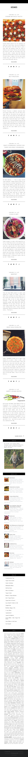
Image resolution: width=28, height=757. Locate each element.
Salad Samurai (10, 711)
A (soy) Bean (8, 610)
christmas (22, 657)
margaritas (9, 687)
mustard (5, 695)
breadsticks (17, 644)
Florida (13, 670)
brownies (15, 646)
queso (16, 707)
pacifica (10, 700)
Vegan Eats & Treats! (10, 600)
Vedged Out (8, 605)
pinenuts (13, 705)
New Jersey (11, 696)
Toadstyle (22, 727)
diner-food (22, 663)
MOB (17, 691)
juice (15, 681)
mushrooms (19, 693)
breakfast (22, 644)
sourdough (13, 715)
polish (5, 706)
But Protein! (14, 76)
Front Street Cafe (20, 671)
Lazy (12, 684)
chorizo (12, 657)
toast (5, 729)
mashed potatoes (20, 687)
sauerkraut (22, 711)
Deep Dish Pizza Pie (14, 327)
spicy (12, 716)
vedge (7, 731)
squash (9, 717)
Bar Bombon (17, 641)
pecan (22, 701)
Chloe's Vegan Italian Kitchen (17, 656)
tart (18, 724)
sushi (16, 722)
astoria (10, 638)
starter (19, 717)
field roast (22, 668)
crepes (5, 662)
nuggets (22, 697)
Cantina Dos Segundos (19, 648)
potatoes (15, 706)
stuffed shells (7, 720)
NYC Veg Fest (10, 699)
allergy (5, 634)
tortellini (22, 729)
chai (23, 649)
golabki (5, 674)
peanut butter (18, 701)
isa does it (16, 680)
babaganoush (21, 638)
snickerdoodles (19, 714)
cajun (12, 648)
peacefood (22, 700)
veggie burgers (17, 739)
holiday (17, 677)
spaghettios (22, 715)
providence (9, 707)
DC (4, 663)
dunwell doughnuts (20, 666)
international (6, 680)
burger (10, 647)
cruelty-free (9, 662)
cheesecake (15, 652)
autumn (13, 638)
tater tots (20, 724)
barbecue (22, 641)
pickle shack (17, 704)
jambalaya (11, 681)
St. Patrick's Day (14, 717)
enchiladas (11, 667)
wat (23, 740)
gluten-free (17, 672)
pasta (18, 700)
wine (23, 742)
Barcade (5, 642)
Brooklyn (10, 646)
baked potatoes (18, 639)
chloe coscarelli (18, 654)
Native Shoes (15, 695)
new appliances (21, 695)
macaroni (18, 686)
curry (23, 662)
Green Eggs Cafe (14, 675)
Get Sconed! (8, 623)
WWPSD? (14, 274)
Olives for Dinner (10, 590)
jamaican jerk (6, 681)
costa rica (12, 661)
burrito (14, 647)
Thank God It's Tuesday (15, 487)
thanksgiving (19, 725)
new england (6, 696)
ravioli (14, 709)
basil (15, 642)
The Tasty (12, 727)
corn (5, 661)
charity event (16, 651)
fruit (5, 672)
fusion (9, 672)
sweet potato (6, 724)
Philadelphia (13, 702)
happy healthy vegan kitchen (15, 676)
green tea (19, 675)
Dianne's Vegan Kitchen (11, 595)
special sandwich (7, 716)
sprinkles (5, 717)
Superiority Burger (11, 722)
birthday (9, 643)
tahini (13, 724)
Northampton (10, 697)
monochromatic (21, 692)
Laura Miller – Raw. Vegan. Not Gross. (13, 618)
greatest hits (16, 673)
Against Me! (18, 633)
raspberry (11, 709)
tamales (16, 724)
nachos (11, 695)
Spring (18, 716)
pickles (21, 704)
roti (23, 710)
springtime (22, 716)
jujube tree (18, 681)
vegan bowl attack (17, 731)
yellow (19, 743)
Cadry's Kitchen (9, 583)
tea (23, 724)
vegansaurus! (9, 613)
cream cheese (21, 661)
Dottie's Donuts (15, 665)
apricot (12, 637)
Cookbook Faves (13, 543)
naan (9, 695)
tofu (7, 729)
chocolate (6, 657)
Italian (22, 680)
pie (23, 704)
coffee (16, 658)
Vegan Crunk (9, 593)
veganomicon (11, 739)
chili (14, 653)
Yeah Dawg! (16, 743)
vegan (11, 731)
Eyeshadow (22, 667)
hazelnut (5, 677)
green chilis (9, 675)
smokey (22, 712)
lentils (22, 684)
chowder (16, 657)
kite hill (19, 682)
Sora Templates (14, 751)
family (10, 668)
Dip (5, 665)
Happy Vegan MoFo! (14, 391)
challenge (6, 651)
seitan (8, 713)
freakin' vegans (18, 670)
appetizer (6, 637)
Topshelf (17, 729)
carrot (5, 649)
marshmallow (14, 687)
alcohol (22, 633)
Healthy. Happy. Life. (10, 608)
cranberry (16, 661)
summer (15, 720)
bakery (22, 639)
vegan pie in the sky (16, 737)
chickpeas (10, 653)
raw (17, 709)
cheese (11, 652)
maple (5, 687)
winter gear (9, 743)
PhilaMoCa (19, 702)
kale (5, 682)
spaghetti (17, 715)
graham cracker (10, 673)
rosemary (20, 710)
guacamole (6, 676)
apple (9, 637)
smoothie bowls (12, 714)
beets (20, 642)
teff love (6, 725)
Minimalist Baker (10, 585)
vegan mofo (8, 737)
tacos (11, 724)
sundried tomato (21, 720)
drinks (8, 666)
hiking (13, 677)
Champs (9, 651)
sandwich (17, 711)
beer (17, 642)
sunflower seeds (7, 721)
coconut (12, 658)
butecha (17, 647)
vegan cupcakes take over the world (11, 734)
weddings (6, 742)
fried (12, 671)
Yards (13, 743)
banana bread (7, 641)
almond (8, 634)
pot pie (12, 706)
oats (14, 699)
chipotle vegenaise (11, 654)
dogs (11, 665)
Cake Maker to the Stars (11, 621)
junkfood (22, 681)
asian (7, 638)
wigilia (20, 742)
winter (5, 743)
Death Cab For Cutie (10, 663)
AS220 (19, 637)
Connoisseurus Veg (10, 578)
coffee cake (21, 658)
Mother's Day (10, 693)
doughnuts (20, 665)
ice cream (10, 678)
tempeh (9, 725)
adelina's (13, 633)
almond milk (13, 634)
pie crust (6, 705)
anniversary (10, 636)
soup (9, 715)
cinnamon (6, 658)
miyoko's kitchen (13, 691)
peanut (14, 701)
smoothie (6, 714)
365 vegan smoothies (8, 633)
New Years (16, 696)
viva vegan (19, 740)
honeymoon (22, 677)
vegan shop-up (16, 738)
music (22, 693)
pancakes (14, 700)
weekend (10, 742)
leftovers (15, 684)
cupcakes (19, 662)
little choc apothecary (8, 685)
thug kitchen (17, 727)
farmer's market (16, 668)
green (20, 674)
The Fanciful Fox (13, 726)
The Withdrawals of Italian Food (17, 525)
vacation (17, 730)
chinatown (22, 653)
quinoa (19, 707)
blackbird (18, 643)
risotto (13, 710)
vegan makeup (21, 735)
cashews (14, 650)
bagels (11, 639)
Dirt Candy (8, 665)
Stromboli (22, 719)
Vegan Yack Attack (10, 580)
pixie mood (18, 705)
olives (23, 698)
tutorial (5, 730)
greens (22, 675)
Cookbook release (16, 660)
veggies (22, 739)
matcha (5, 689)
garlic (12, 672)
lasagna (9, 684)
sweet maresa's (21, 722)
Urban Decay (9, 730)
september (13, 712)
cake (14, 648)
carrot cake (9, 649)
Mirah (8, 691)
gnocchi (22, 672)
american (18, 634)
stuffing (11, 720)
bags (13, 639)
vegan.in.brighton (10, 615)
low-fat (22, 685)
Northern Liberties (16, 697)
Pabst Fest (6, 700)
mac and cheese (12, 686)
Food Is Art (13, 214)
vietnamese (6, 740)
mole (9, 692)
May (8, 688)
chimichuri (17, 653)
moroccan (6, 693)
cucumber (14, 662)
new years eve (21, 696)
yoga (22, 743)
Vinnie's (10, 740)
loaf (14, 685)
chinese (5, 654)
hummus (5, 679)
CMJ (9, 658)
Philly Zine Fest (12, 704)
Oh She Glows (9, 588)
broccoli (5, 646)
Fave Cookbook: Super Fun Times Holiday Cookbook (14, 146)
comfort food (7, 660)
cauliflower (19, 649)
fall (8, 668)
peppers (5, 702)
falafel (5, 668)
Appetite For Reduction (18, 636)
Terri (13, 725)
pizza (22, 705)
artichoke (16, 637)
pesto (9, 702)
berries (5, 643)
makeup (22, 686)
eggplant (6, 667)
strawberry (13, 719)
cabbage (8, 648)
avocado (17, 638)
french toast (8, 671)
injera (18, 679)
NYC (5, 699)
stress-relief (18, 719)
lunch (5, 686)
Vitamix (14, 740)
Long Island (18, 685)
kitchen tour (14, 682)
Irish (11, 680)
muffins (14, 693)
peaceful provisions (8, 701)
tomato (14, 729)
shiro (17, 712)
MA (7, 686)
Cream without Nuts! (14, 16)
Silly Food (12, 553)
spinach (14, 716)
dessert (15, 663)
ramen (8, 709)
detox (18, 663)
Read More (14, 61)
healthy (9, 677)
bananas (12, 641)
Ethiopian (16, 667)
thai (15, 725)
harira (23, 676)
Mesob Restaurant (10, 690)
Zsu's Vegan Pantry (10, 598)
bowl (11, 644)
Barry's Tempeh (11, 642)
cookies (22, 660)
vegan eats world (13, 735)
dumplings (12, 666)
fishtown (10, 670)
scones (5, 712)
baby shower (6, 639)
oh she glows (18, 699)
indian (14, 679)
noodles (5, 697)
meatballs (12, 689)
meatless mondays (17, 688)
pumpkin (13, 707)
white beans (15, 742)
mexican (16, 690)
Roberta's (16, 710)
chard (13, 651)
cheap (8, 652)
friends (15, 671)
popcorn (8, 706)
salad (5, 711)
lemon (19, 684)
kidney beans (8, 682)
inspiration (22, 678)
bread (13, 644)
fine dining (6, 670)
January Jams (12, 534)
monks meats (14, 692)
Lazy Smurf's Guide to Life (12, 603)
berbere (22, 642)
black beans (13, 643)
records (8, 710)
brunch (19, 646)
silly (19, 712)
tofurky (10, 729)
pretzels (19, 706)
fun (7, 672)
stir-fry (10, 719)
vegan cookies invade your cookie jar (16, 732)
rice (10, 710)
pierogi (9, 705)
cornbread (8, 661)
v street (14, 730)
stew (7, 719)
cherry (19, 652)
